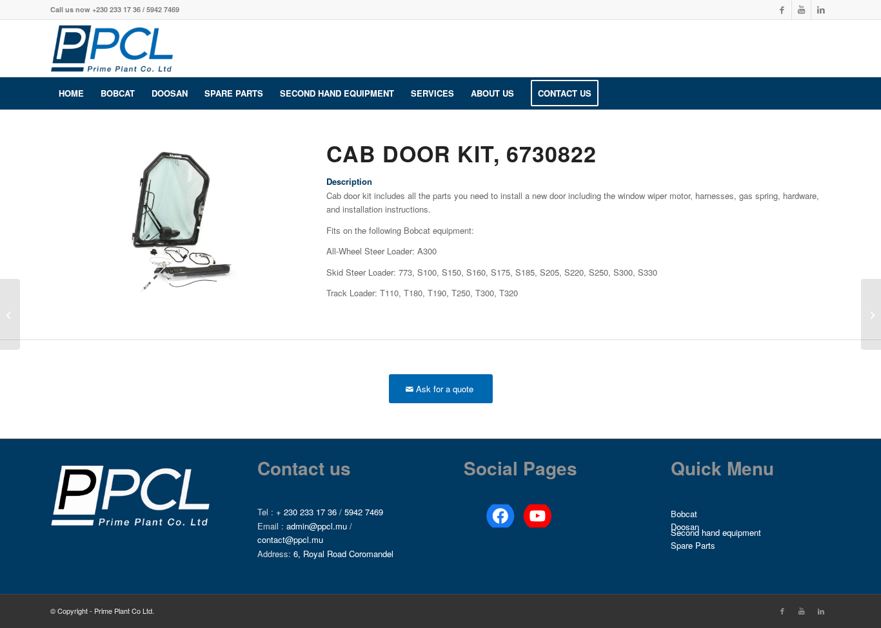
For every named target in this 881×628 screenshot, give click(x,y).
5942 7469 (363, 512)
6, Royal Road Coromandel (343, 553)
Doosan (685, 527)
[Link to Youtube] (801, 9)
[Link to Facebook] (782, 9)
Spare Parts (693, 545)
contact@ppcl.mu (290, 539)
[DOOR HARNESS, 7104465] (871, 314)
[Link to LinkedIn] (821, 9)
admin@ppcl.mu (316, 526)
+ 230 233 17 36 (306, 512)
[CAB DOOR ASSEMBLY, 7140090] (10, 314)
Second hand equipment (716, 533)
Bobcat (684, 514)
